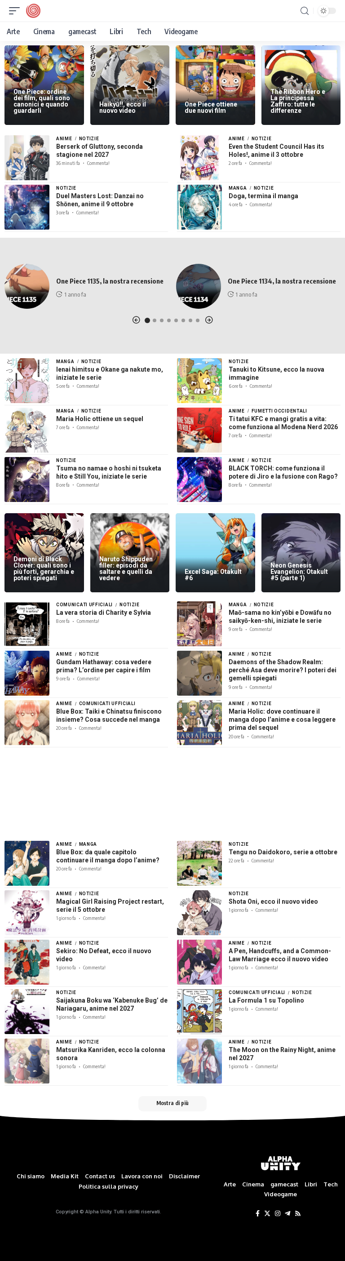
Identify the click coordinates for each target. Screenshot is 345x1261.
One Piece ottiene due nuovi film (211, 107)
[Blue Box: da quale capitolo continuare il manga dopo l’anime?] (26, 863)
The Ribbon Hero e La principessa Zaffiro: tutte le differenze (297, 101)
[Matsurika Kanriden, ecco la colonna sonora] (26, 1061)
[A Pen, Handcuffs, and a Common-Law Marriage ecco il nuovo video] (199, 962)
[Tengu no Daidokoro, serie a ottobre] (199, 863)
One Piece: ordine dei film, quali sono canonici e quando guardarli (41, 101)
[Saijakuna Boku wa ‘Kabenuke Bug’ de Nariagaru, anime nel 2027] (26, 1011)
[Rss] (297, 1213)
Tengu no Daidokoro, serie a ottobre (283, 852)
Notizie (89, 138)
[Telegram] (287, 1213)
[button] (136, 320)
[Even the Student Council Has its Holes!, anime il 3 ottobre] (199, 157)
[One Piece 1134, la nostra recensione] (198, 286)
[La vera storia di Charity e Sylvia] (26, 623)
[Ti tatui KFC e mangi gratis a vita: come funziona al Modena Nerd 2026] (199, 430)
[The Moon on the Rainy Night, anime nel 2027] (199, 1061)
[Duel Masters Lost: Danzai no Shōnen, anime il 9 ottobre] (26, 207)
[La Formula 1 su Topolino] (199, 1011)
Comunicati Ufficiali (84, 604)
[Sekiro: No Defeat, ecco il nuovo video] (26, 962)
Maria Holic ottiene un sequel (99, 418)
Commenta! (98, 163)
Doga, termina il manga (263, 196)
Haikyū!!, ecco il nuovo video (122, 107)
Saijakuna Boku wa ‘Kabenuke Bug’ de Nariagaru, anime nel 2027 (112, 1004)
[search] (304, 11)
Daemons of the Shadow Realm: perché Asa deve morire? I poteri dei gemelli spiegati (282, 670)
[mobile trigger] (16, 11)
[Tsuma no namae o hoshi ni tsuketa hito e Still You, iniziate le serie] (26, 479)
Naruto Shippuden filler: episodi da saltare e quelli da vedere (126, 568)
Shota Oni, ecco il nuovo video (273, 901)
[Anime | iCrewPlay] (33, 11)
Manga (238, 188)
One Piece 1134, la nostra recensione (282, 281)
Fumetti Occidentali (279, 410)
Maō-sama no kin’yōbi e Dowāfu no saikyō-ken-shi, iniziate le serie (280, 616)
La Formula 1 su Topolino (266, 1000)
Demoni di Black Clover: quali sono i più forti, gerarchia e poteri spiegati (43, 568)
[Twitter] (267, 1213)
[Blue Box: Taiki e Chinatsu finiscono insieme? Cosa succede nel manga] (26, 722)
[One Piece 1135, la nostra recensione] (26, 286)
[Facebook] (257, 1213)
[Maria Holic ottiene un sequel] (26, 430)
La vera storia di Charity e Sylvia (103, 612)
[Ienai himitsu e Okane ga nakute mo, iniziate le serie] (26, 380)
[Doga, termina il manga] (199, 207)
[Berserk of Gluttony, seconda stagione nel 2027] (26, 157)
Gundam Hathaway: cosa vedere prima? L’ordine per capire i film (103, 666)
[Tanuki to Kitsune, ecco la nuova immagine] (199, 380)
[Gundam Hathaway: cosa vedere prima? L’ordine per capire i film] (26, 673)
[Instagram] (278, 1213)
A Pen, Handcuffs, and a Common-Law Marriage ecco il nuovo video (280, 955)
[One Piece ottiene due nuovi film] (215, 85)
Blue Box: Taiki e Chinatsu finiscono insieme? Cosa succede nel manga (109, 715)
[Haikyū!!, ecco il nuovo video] (130, 85)
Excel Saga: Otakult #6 (213, 575)
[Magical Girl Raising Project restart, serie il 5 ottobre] (26, 912)
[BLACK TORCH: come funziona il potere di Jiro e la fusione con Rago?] (199, 479)
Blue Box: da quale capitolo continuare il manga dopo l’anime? (107, 856)
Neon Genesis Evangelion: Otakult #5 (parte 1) (299, 572)
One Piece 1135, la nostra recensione (110, 281)
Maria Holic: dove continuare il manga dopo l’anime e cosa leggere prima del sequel (282, 719)
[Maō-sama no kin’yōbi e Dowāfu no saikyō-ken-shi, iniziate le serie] (199, 623)
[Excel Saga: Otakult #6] (215, 553)
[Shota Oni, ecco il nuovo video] (199, 912)
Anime (64, 138)
